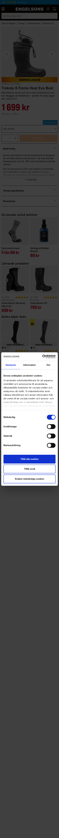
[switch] (51, 426)
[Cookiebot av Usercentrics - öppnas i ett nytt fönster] (42, 356)
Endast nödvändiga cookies (29, 479)
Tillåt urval (29, 469)
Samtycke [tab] (10, 365)
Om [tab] (48, 365)
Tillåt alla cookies (29, 459)
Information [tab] (29, 365)
